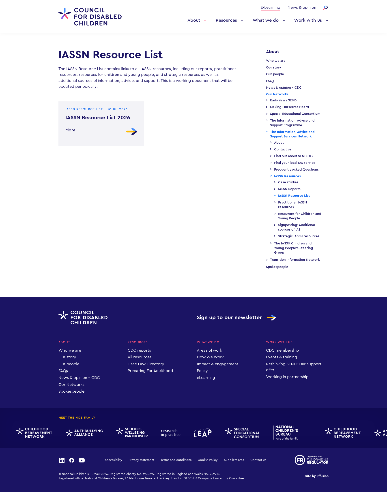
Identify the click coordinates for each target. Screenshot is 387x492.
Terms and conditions (176, 460)
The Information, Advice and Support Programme (292, 123)
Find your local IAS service (294, 163)
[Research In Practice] (168, 433)
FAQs (270, 81)
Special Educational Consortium (295, 114)
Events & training (281, 357)
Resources (226, 20)
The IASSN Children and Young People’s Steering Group (293, 248)
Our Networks (277, 94)
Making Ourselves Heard (289, 107)
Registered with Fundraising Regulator (312, 460)
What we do (266, 20)
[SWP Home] (129, 433)
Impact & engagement (217, 364)
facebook (71, 460)
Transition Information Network (295, 259)
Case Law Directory (146, 364)
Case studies (288, 182)
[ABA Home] (81, 433)
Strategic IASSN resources (298, 236)
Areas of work (209, 350)
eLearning (206, 378)
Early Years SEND (283, 100)
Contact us (282, 149)
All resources (139, 357)
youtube (81, 460)
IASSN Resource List (294, 195)
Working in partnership (287, 377)
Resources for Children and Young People (299, 216)
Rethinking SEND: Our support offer (293, 367)
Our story (273, 67)
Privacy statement (141, 460)
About (193, 20)
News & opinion (302, 7)
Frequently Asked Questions (296, 169)
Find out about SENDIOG (293, 156)
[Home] (90, 17)
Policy (202, 371)
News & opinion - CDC (284, 87)
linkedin (61, 460)
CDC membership (282, 350)
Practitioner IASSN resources (292, 205)
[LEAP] (200, 432)
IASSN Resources (287, 176)
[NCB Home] (283, 433)
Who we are (276, 60)
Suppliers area (234, 460)
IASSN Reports (289, 189)
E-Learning (270, 7)
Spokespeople (277, 267)
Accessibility (113, 460)
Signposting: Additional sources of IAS (296, 227)
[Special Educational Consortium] (239, 433)
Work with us (308, 20)
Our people (275, 74)
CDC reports (139, 350)
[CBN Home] (31, 433)
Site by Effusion (317, 476)
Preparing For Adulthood (150, 371)
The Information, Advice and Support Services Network (292, 134)
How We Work (210, 357)
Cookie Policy (208, 460)
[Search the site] (325, 8)
